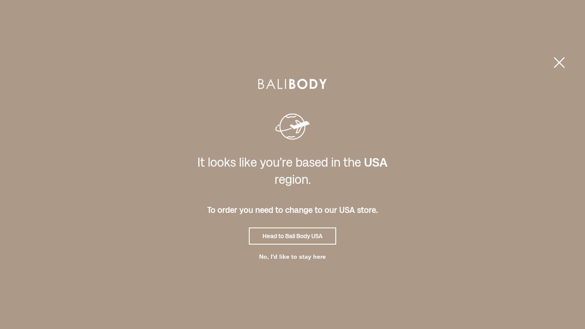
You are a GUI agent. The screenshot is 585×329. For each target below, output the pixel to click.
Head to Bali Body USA (292, 236)
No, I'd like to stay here (292, 256)
